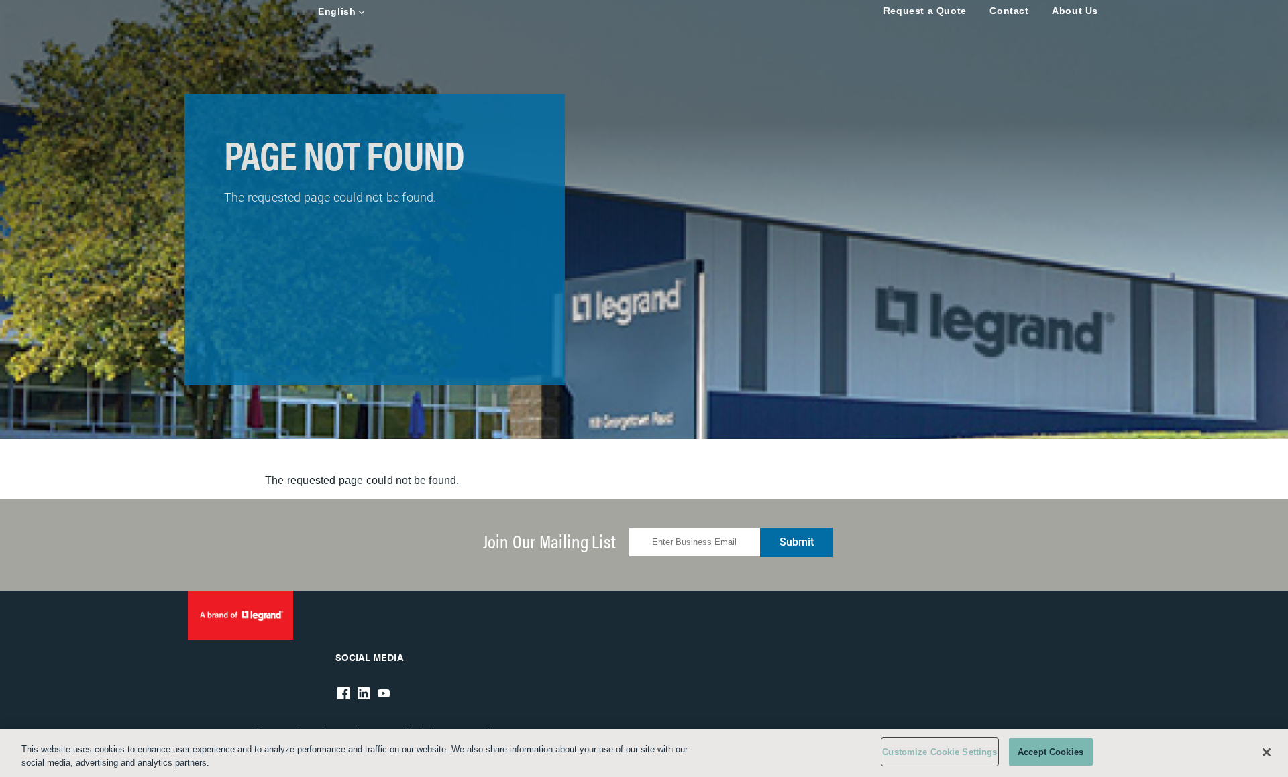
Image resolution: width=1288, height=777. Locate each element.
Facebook (343, 693)
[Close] (1266, 752)
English (337, 11)
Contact (1008, 10)
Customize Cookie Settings (939, 752)
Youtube (384, 693)
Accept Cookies (1050, 752)
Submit (797, 542)
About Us (1075, 10)
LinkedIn (364, 693)
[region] (644, 753)
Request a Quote (925, 10)
